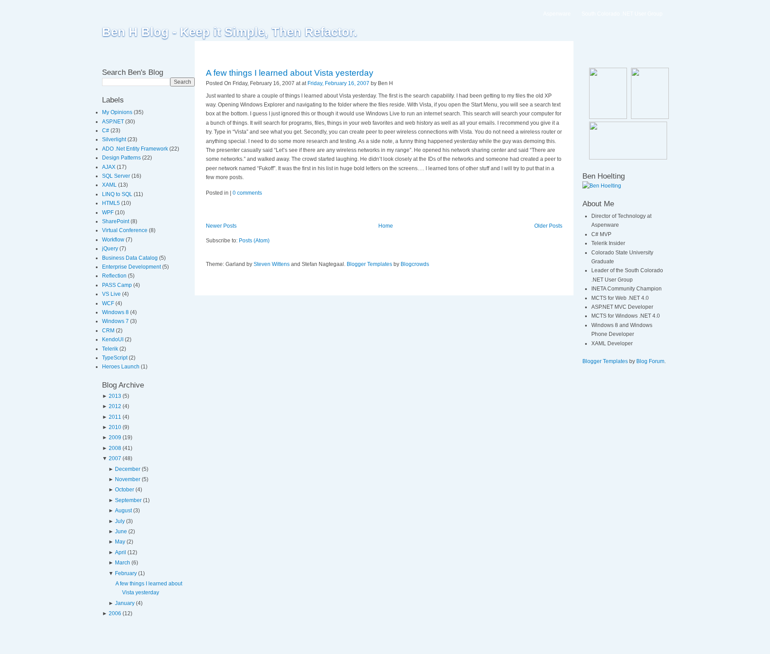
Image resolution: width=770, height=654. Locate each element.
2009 (115, 437)
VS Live (112, 294)
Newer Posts (221, 226)
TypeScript (115, 358)
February (126, 573)
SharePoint (116, 221)
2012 (115, 406)
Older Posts (548, 226)
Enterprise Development (132, 267)
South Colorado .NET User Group (622, 14)
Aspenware (557, 14)
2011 (115, 417)
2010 (115, 427)
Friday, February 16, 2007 (338, 83)
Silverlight (114, 139)
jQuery (110, 248)
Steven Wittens (272, 264)
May (120, 542)
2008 (115, 448)
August (123, 510)
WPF (108, 212)
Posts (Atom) (254, 240)
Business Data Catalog (130, 258)
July (120, 521)
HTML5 (111, 203)
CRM (109, 330)
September (128, 500)
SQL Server (116, 176)
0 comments (247, 193)
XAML (110, 185)
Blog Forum (650, 361)
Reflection (115, 276)
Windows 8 (116, 312)
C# (106, 130)
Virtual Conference (125, 230)
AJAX (109, 167)
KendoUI (113, 339)
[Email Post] (395, 83)
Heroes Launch (121, 367)
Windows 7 (116, 321)
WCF (108, 303)
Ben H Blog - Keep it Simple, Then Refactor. (229, 32)
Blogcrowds (415, 264)
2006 (115, 613)
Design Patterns (122, 158)
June (121, 531)
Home (385, 226)
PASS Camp (117, 285)
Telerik (110, 349)
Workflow (114, 240)
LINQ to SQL (118, 194)
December (127, 469)
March (122, 563)
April (120, 552)
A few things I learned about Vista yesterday (289, 73)
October (124, 489)
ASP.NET (113, 122)
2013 (115, 396)
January (125, 603)
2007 (115, 458)
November (127, 479)
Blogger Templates (369, 264)
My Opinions (118, 112)
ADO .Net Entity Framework (135, 149)
